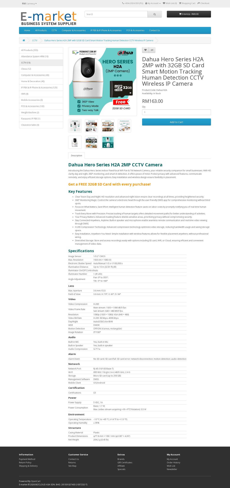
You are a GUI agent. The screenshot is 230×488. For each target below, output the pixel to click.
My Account (172, 459)
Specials (121, 469)
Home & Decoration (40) (32, 81)
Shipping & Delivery (28, 465)
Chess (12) (26, 68)
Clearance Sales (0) (30, 124)
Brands (121, 459)
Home (27, 30)
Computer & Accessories (74, 30)
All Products (41, 30)
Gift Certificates (125, 462)
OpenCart (35, 481)
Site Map (72, 465)
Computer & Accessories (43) (35, 75)
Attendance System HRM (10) (34, 56)
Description (76, 155)
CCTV (54, 30)
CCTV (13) (25, 62)
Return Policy (25, 462)
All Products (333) (29, 50)
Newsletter (172, 469)
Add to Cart (176, 122)
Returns (72, 462)
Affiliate (121, 465)
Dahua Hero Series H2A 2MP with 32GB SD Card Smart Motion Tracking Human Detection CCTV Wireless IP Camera (98, 40)
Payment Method (27, 459)
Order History (173, 462)
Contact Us (154, 30)
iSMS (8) (24, 93)
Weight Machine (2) (30, 112)
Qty (143, 106)
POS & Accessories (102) (32, 106)
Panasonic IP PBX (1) (30, 118)
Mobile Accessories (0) (32, 100)
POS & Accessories (135, 30)
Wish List (171, 465)
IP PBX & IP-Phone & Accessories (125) (39, 87)
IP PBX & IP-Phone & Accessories (106, 30)
